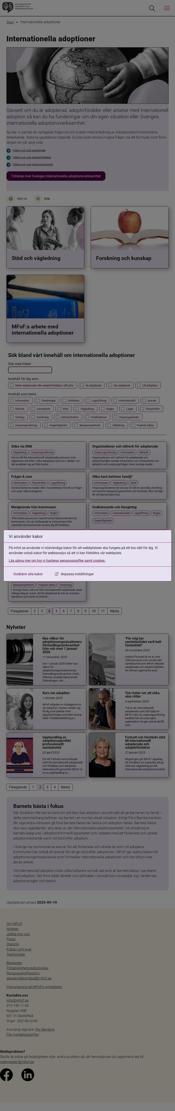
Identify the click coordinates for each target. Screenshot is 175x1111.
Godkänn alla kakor (28, 574)
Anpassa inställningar (77, 574)
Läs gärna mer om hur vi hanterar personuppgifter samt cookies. (57, 560)
